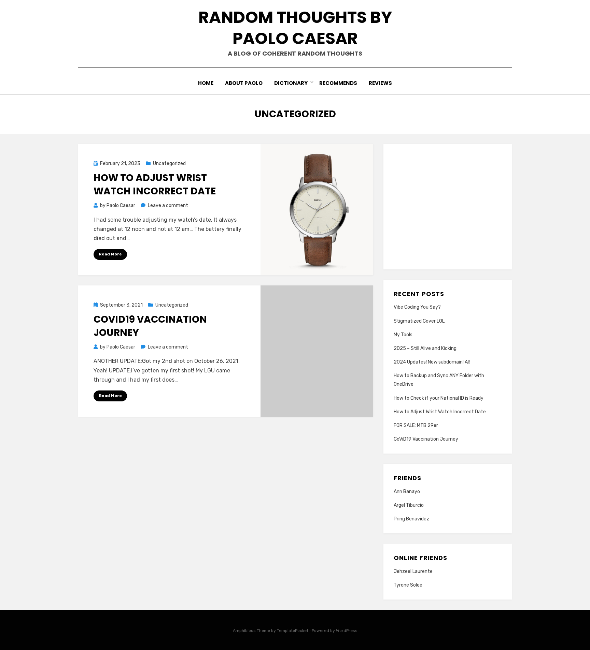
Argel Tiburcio (409, 505)
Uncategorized (169, 163)
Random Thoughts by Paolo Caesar (295, 28)
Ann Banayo (407, 491)
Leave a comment (168, 205)
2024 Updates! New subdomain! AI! (432, 362)
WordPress (346, 630)
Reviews (380, 83)
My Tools (403, 335)
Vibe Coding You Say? (417, 307)
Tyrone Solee (408, 585)
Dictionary (291, 83)
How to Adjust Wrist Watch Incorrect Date (155, 184)
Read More (110, 254)
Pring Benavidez (411, 519)
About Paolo (244, 83)
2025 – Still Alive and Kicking (425, 348)
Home (205, 83)
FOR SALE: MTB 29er (416, 425)
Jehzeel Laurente (413, 571)
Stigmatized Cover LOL (419, 321)
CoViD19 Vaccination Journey (426, 439)
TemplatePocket (292, 630)
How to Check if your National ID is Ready (438, 398)
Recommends (338, 83)
